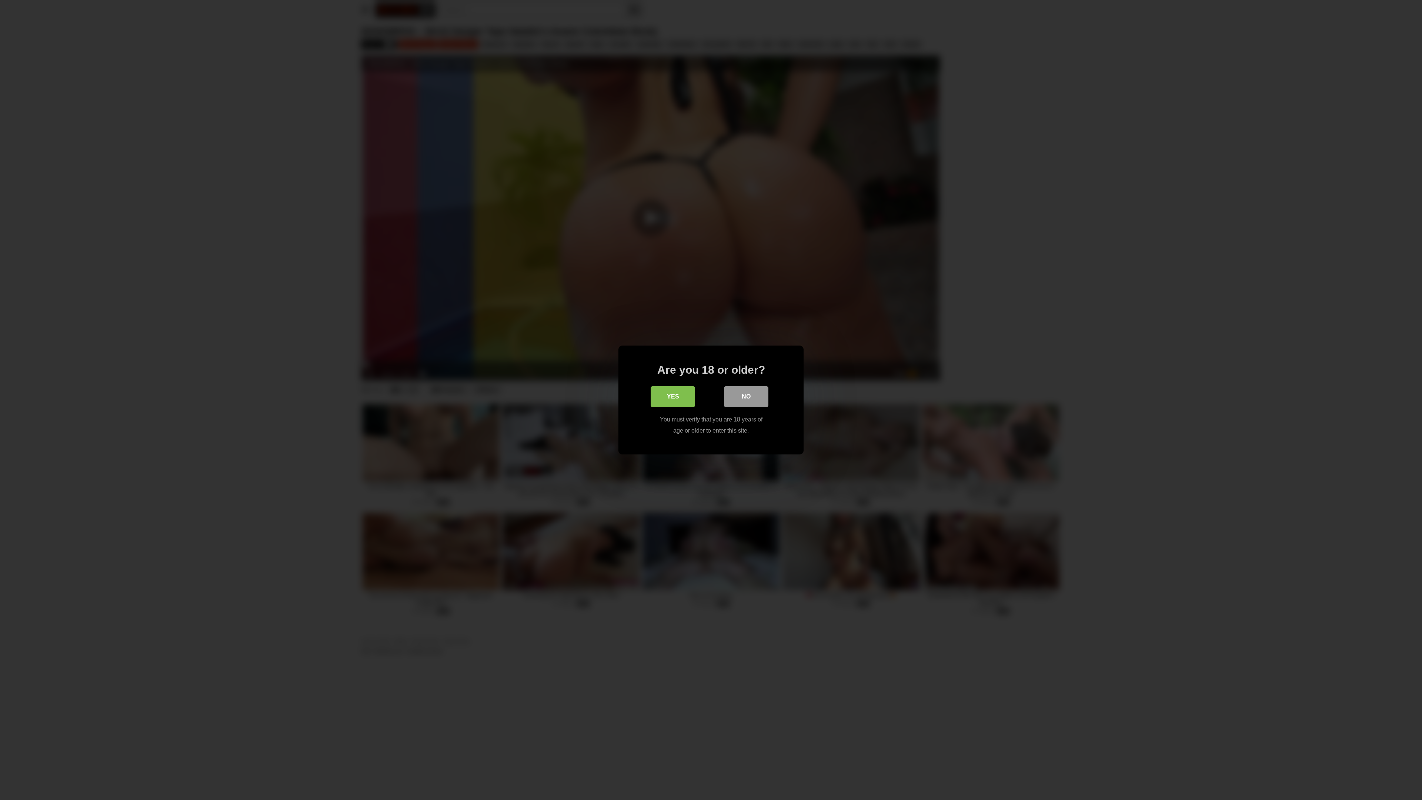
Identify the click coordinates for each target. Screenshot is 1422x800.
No (746, 396)
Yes (673, 396)
